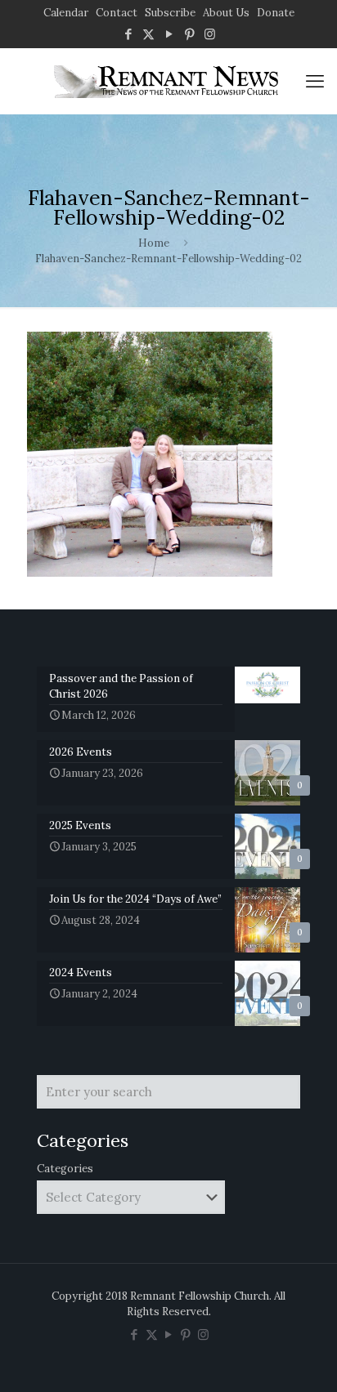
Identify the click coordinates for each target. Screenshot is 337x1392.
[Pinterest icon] (189, 34)
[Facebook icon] (128, 34)
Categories (65, 1169)
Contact (116, 13)
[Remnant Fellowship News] (168, 80)
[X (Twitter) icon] (148, 34)
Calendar (65, 13)
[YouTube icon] (169, 34)
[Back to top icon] (303, 1358)
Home (153, 243)
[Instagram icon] (210, 34)
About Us (226, 13)
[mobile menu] (315, 81)
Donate (275, 13)
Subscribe (170, 13)
